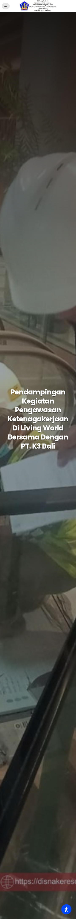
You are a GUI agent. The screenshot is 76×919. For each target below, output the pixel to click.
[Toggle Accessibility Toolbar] (66, 909)
